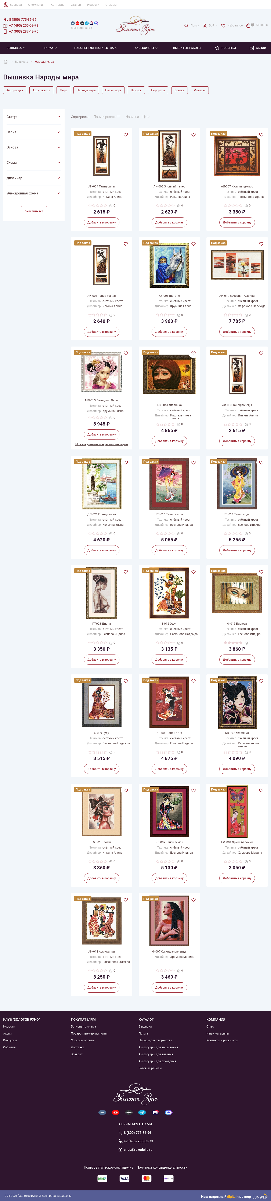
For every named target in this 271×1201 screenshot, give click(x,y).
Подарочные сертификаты (89, 1033)
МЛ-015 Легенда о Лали (101, 400)
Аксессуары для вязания (156, 1054)
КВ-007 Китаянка (237, 733)
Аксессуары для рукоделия (157, 1061)
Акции (261, 48)
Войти (213, 25)
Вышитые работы (187, 48)
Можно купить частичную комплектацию (101, 444)
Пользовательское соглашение (108, 1167)
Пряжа (48, 47)
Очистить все (34, 211)
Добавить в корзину (101, 222)
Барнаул (16, 4)
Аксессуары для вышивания (158, 1047)
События (9, 1047)
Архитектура (41, 90)
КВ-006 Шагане (169, 295)
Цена (146, 117)
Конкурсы (10, 1040)
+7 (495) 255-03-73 (138, 1141)
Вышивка (14, 47)
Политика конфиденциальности (162, 1167)
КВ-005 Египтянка (169, 405)
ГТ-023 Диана (101, 623)
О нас (210, 1026)
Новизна (132, 117)
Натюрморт (113, 90)
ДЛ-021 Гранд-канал (101, 514)
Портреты (158, 90)
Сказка (179, 90)
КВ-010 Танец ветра (169, 514)
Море (63, 90)
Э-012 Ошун (169, 623)
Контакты (58, 4)
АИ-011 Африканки (101, 951)
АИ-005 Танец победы (237, 405)
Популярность (105, 117)
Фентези (200, 90)
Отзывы (111, 4)
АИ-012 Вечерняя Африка (237, 295)
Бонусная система (83, 1026)
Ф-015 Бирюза (237, 623)
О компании (36, 4)
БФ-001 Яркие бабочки (237, 842)
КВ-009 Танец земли (169, 842)
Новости (93, 4)
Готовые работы (150, 1068)
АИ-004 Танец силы (101, 186)
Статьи (76, 4)
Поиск (195, 25)
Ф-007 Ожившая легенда (169, 951)
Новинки (228, 48)
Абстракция (14, 90)
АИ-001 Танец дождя (101, 295)
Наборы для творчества (94, 47)
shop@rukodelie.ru (138, 1149)
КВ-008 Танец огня (169, 733)
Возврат (77, 1054)
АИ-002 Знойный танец (169, 186)
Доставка (77, 1047)
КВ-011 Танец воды (237, 514)
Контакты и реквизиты (222, 1040)
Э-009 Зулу (101, 733)
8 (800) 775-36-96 (137, 1132)
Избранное (235, 25)
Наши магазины (217, 1033)
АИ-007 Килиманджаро (237, 186)
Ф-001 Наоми (102, 842)
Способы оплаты (83, 1040)
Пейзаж (136, 90)
